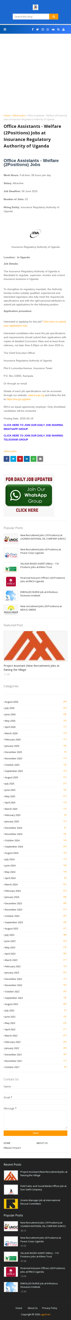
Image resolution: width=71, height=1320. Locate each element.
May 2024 (35, 872)
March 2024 (35, 884)
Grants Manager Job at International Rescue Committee (40, 1202)
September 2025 (35, 771)
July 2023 (35, 935)
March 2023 (35, 960)
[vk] (53, 29)
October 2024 (35, 840)
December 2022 (35, 979)
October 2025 (35, 764)
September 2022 (35, 998)
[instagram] (43, 29)
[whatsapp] (48, 29)
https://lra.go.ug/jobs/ (19, 399)
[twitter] (37, 29)
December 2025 (35, 752)
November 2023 (35, 909)
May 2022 (35, 1023)
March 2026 (35, 733)
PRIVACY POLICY (12, 1148)
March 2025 (35, 809)
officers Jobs (18, 115)
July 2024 (35, 859)
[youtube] (63, 29)
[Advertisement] (35, 76)
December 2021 (35, 1054)
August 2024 (35, 853)
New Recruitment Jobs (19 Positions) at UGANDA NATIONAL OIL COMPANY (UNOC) (43, 537)
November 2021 (35, 1061)
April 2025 (35, 802)
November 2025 (35, 758)
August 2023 (35, 928)
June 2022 (35, 1016)
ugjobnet (45, 1314)
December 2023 (35, 903)
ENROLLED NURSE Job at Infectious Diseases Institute (39, 593)
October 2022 (35, 991)
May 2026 (35, 720)
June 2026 (35, 714)
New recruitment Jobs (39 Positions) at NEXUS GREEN (41, 608)
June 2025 (35, 790)
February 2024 (35, 890)
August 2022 (35, 1004)
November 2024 (35, 834)
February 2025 (35, 815)
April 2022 (35, 1029)
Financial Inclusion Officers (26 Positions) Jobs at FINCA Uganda (42, 579)
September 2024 (35, 846)
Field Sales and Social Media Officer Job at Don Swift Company (43, 1187)
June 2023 (35, 941)
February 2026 (35, 739)
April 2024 (35, 878)
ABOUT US (42, 1143)
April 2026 (35, 727)
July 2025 (35, 783)
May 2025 (35, 796)
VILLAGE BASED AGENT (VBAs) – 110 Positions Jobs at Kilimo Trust (39, 565)
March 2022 (35, 1035)
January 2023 (35, 972)
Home (7, 115)
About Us (33, 1308)
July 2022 (35, 1010)
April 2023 (35, 953)
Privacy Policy (49, 1308)
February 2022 (35, 1042)
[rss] (58, 29)
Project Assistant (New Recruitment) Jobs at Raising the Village (31, 668)
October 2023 (35, 916)
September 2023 (35, 922)
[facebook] (32, 29)
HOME (7, 1143)
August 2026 (35, 701)
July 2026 (35, 708)
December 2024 (35, 827)
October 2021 (35, 1067)
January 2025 (35, 821)
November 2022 (35, 985)
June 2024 (35, 865)
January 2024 (35, 897)
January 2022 (35, 1048)
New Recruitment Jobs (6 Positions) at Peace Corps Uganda (40, 551)
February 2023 (35, 966)
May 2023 (35, 947)
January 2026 (35, 745)
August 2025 (35, 777)
